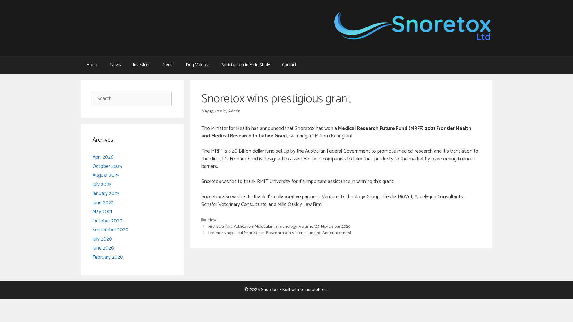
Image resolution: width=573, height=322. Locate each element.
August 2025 (106, 175)
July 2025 (102, 184)
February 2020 (108, 257)
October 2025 (107, 166)
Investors (141, 65)
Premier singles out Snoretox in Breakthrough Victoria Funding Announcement (279, 232)
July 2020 (102, 239)
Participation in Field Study (245, 65)
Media (168, 65)
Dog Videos (197, 65)
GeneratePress (314, 289)
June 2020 (103, 248)
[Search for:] (132, 99)
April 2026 (103, 157)
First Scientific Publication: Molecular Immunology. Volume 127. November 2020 (279, 226)
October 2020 (108, 221)
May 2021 (102, 212)
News (115, 65)
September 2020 (111, 230)
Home (92, 65)
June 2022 (103, 203)
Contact (289, 65)
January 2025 (106, 193)
